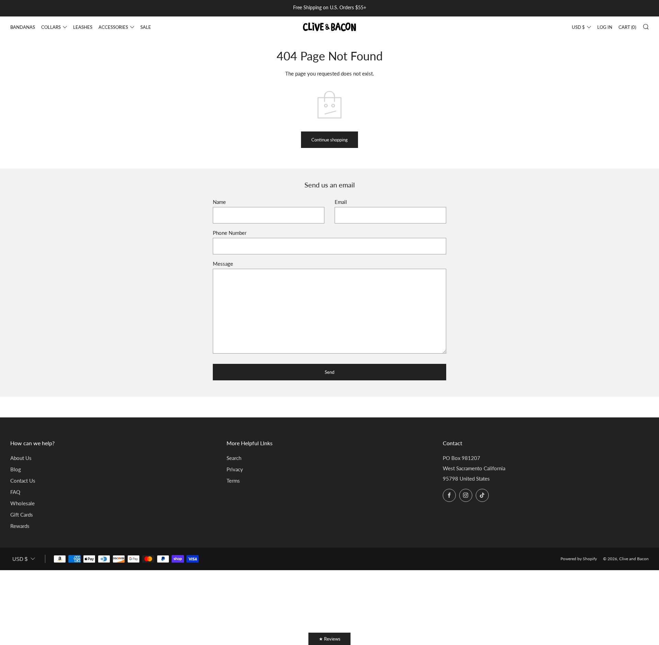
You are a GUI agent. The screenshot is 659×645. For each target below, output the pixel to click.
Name (219, 202)
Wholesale (22, 503)
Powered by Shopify (578, 558)
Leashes (82, 27)
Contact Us (22, 480)
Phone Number (229, 233)
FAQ (15, 492)
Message (223, 264)
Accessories (113, 27)
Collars (51, 27)
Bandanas (22, 27)
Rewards (20, 526)
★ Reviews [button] (329, 639)
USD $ (578, 27)
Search (234, 458)
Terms (233, 480)
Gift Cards (21, 514)
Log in (604, 27)
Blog (15, 469)
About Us (21, 458)
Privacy (235, 469)
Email (341, 202)
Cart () (627, 27)
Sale (145, 27)
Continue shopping (329, 139)
